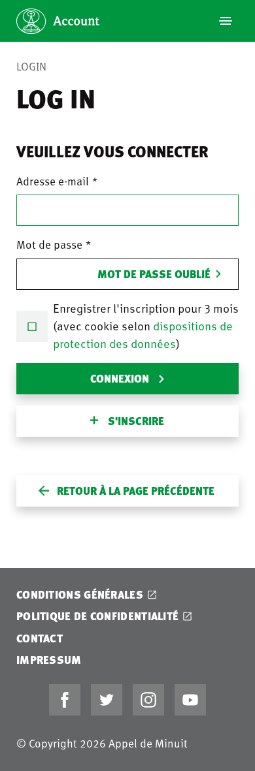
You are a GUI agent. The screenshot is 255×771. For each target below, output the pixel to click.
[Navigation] (225, 21)
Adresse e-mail (52, 181)
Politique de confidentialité (97, 616)
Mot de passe (49, 244)
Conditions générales (79, 594)
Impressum (49, 660)
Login (31, 66)
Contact (39, 638)
